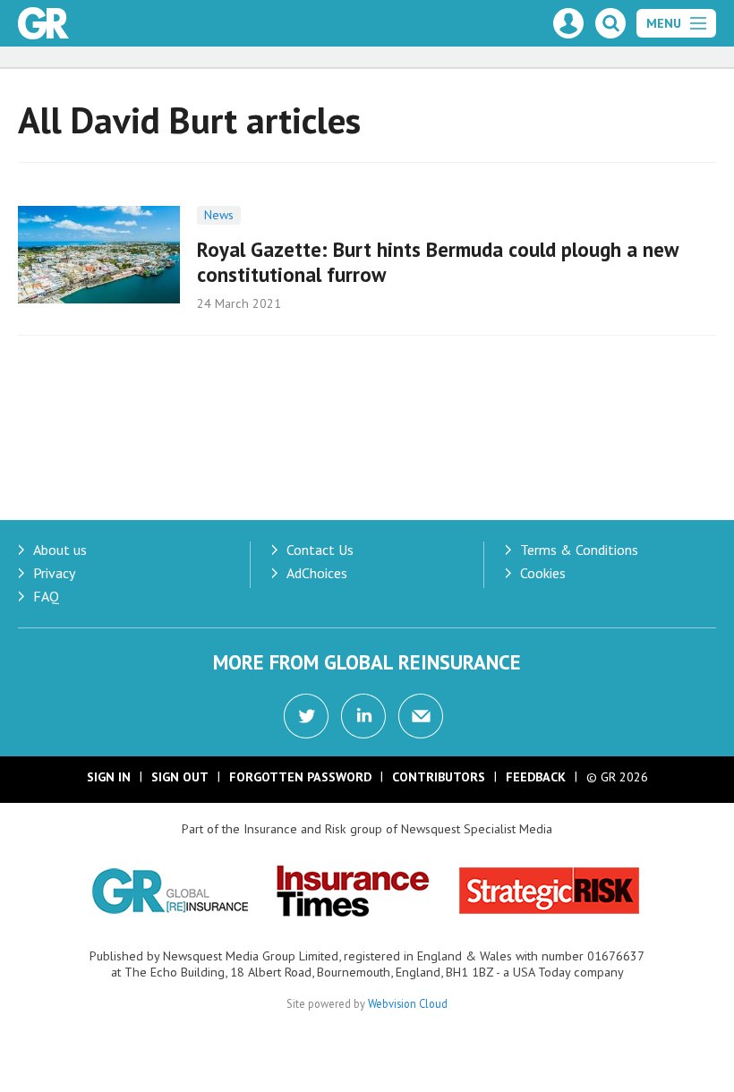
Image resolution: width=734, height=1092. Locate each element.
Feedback (536, 777)
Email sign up (420, 716)
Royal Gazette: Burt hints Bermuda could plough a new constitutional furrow (437, 262)
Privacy (54, 573)
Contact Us (320, 550)
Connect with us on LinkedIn (363, 716)
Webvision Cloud (408, 1003)
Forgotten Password (300, 777)
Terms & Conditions (579, 550)
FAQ (46, 596)
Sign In (109, 777)
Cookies (543, 573)
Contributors (438, 777)
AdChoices (316, 573)
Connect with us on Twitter (306, 716)
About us (60, 550)
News (219, 215)
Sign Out (180, 777)
